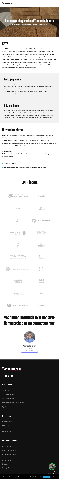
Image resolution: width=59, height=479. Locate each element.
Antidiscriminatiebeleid (9, 472)
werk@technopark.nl (9, 450)
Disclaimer (5, 464)
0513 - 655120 (6, 446)
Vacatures (5, 390)
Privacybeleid (6, 468)
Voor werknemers (8, 398)
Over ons (19, 24)
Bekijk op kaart (7, 431)
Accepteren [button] (46, 476)
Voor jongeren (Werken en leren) (13, 403)
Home (13, 24)
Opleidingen (6, 407)
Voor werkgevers (8, 394)
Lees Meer (53, 476)
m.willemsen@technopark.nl (30, 352)
